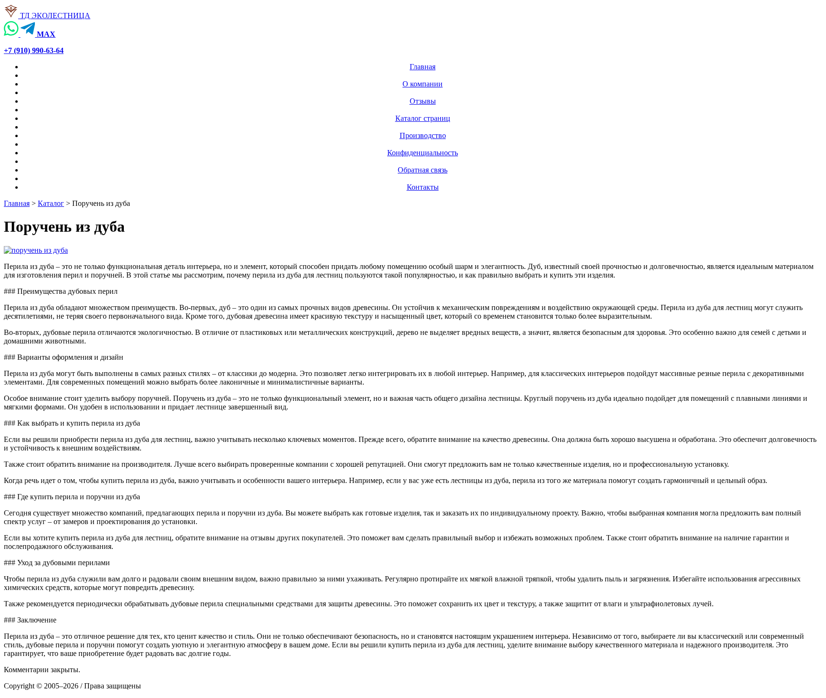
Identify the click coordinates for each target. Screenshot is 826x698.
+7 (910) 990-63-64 (34, 50)
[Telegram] (29, 34)
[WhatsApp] (12, 34)
